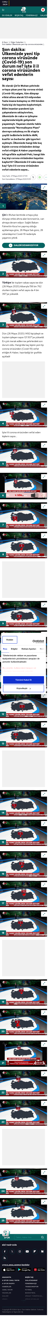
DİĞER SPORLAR (32, 1299)
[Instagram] (19, 1251)
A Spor (5, 42)
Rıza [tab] (5, 649)
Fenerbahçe (32, 15)
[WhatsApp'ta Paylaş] (39, 177)
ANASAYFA (6, 1277)
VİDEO (4, 1299)
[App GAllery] (40, 1270)
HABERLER (6, 1287)
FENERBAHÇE (31, 1283)
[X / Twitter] (12, 1251)
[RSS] (4, 1258)
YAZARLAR (6, 1293)
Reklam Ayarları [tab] (29, 649)
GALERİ (5, 1296)
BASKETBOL (30, 1293)
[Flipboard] (34, 1251)
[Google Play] (24, 1270)
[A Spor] (23, 10)
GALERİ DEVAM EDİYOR (26, 245)
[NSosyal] (42, 1251)
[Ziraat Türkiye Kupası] (43, 10)
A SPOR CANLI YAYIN (10, 1280)
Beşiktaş (19, 15)
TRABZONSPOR (31, 1287)
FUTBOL (28, 1290)
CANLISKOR (4, 3)
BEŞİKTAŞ (29, 1277)
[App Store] (9, 1270)
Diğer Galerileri (17, 42)
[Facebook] (4, 1251)
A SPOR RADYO (8, 1283)
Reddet (9, 640)
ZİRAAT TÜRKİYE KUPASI (35, 1296)
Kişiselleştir (22, 688)
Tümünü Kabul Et (23, 680)
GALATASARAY (31, 1280)
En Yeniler (7, 15)
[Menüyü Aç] (3, 10)
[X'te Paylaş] (33, 177)
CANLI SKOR (7, 1290)
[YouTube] (27, 1251)
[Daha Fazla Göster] (46, 177)
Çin (4, 214)
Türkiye (6, 282)
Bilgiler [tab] (14, 649)
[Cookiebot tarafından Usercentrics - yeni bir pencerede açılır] (33, 641)
